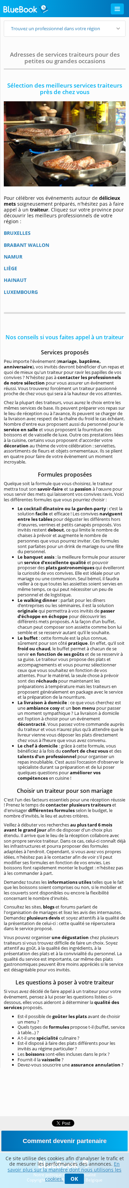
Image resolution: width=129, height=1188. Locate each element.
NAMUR (13, 256)
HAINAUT (15, 280)
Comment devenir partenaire (65, 1141)
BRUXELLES (17, 233)
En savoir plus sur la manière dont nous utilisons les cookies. (64, 1171)
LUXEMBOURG (21, 292)
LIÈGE (10, 268)
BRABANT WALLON (26, 245)
